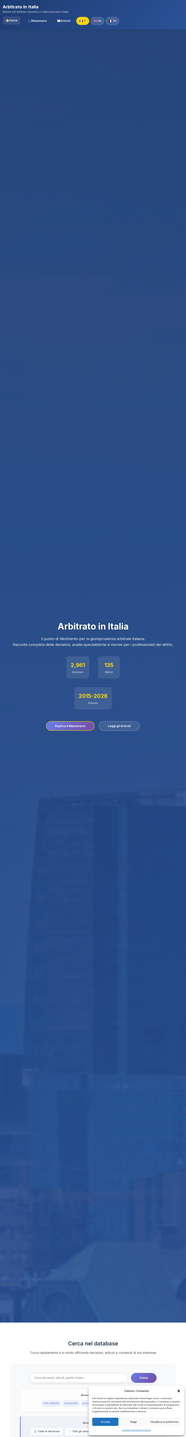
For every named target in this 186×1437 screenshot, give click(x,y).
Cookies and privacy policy (136, 1430)
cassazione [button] (71, 1403)
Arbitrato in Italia (21, 6)
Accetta (105, 1421)
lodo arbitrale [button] (51, 1403)
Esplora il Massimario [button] (70, 726)
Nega (133, 1421)
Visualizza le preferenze (164, 1421)
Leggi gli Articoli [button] (119, 726)
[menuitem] (11, 21)
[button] (179, 1391)
